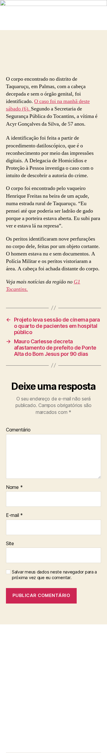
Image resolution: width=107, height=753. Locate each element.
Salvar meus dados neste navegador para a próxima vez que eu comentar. (54, 574)
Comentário (18, 430)
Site (10, 543)
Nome (14, 487)
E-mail (14, 515)
